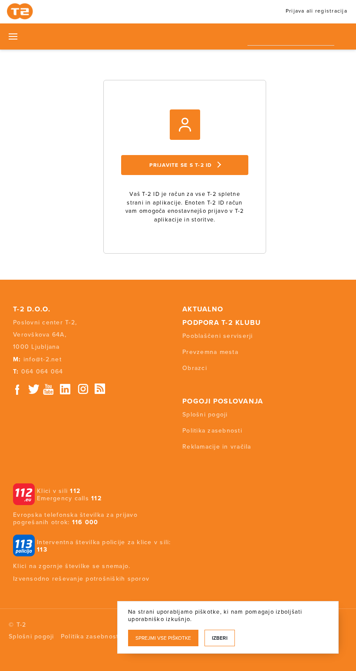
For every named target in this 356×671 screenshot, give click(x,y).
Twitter (34, 389)
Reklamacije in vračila (216, 446)
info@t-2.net (42, 359)
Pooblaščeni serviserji (217, 336)
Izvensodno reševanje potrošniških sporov (81, 578)
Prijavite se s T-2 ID (180, 165)
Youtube (48, 389)
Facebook (17, 389)
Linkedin (65, 389)
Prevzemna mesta (210, 352)
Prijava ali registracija (316, 11)
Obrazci (194, 368)
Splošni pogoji (205, 414)
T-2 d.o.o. (32, 309)
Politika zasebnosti (212, 430)
